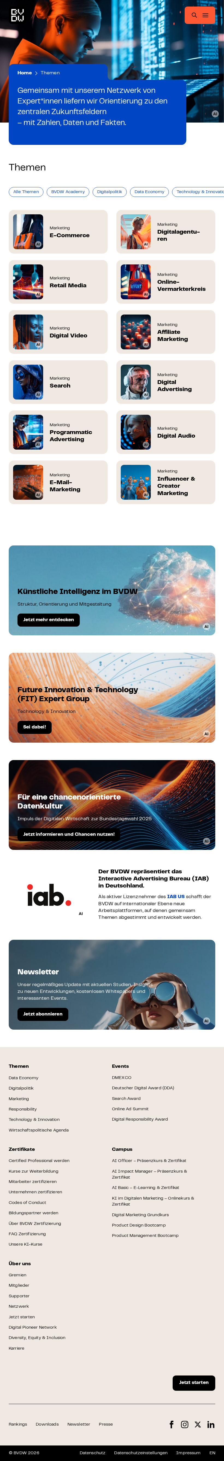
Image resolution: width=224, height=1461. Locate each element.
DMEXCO (121, 1078)
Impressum (188, 1453)
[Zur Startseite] (17, 15)
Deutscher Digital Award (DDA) (143, 1088)
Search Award (126, 1099)
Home (24, 73)
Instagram (184, 1424)
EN (212, 1453)
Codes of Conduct (27, 1203)
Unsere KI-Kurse (25, 1244)
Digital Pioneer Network (33, 1327)
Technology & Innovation (34, 1120)
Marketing (19, 1099)
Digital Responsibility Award (140, 1119)
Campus (122, 1150)
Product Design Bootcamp (139, 1225)
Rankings (18, 1424)
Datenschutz (93, 1453)
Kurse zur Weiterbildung (33, 1171)
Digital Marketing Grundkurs (140, 1215)
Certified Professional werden (39, 1161)
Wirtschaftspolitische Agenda (39, 1130)
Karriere (16, 1348)
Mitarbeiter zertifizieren (33, 1182)
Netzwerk (19, 1307)
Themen (19, 1067)
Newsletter (78, 1424)
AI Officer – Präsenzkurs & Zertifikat (149, 1161)
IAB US (176, 897)
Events (120, 1067)
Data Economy (23, 1078)
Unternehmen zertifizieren (35, 1192)
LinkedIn (211, 1424)
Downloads (47, 1424)
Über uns (20, 1264)
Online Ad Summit (130, 1109)
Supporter (19, 1296)
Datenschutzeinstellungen (140, 1453)
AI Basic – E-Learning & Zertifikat (145, 1188)
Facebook (171, 1424)
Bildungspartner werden (33, 1213)
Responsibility (23, 1109)
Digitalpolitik (21, 1088)
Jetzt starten (22, 1317)
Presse (106, 1424)
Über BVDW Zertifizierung (35, 1224)
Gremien (17, 1275)
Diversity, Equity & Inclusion (37, 1338)
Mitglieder (19, 1286)
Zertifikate (22, 1150)
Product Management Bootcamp (145, 1236)
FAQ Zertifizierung (27, 1234)
